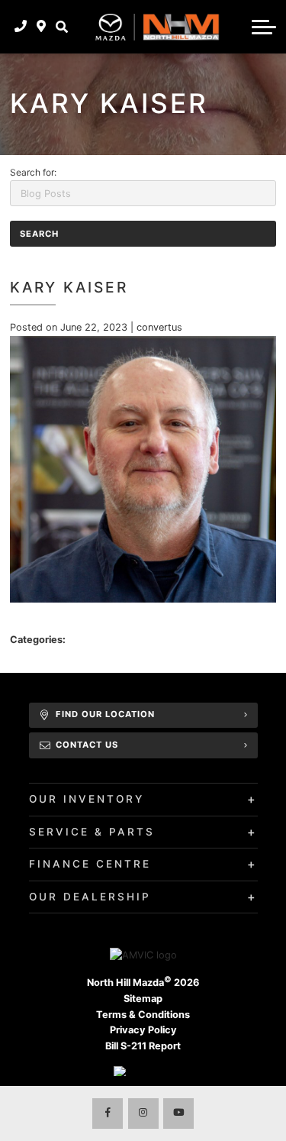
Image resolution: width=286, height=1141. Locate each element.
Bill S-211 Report (143, 1046)
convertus (159, 327)
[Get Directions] (41, 26)
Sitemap (143, 998)
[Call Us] (21, 26)
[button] (61, 26)
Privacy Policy (143, 1030)
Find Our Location (105, 714)
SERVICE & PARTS (92, 832)
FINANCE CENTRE (90, 864)
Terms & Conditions (143, 1014)
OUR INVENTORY (86, 799)
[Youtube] (178, 1113)
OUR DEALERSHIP (90, 896)
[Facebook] (107, 1113)
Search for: (33, 172)
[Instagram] (143, 1113)
